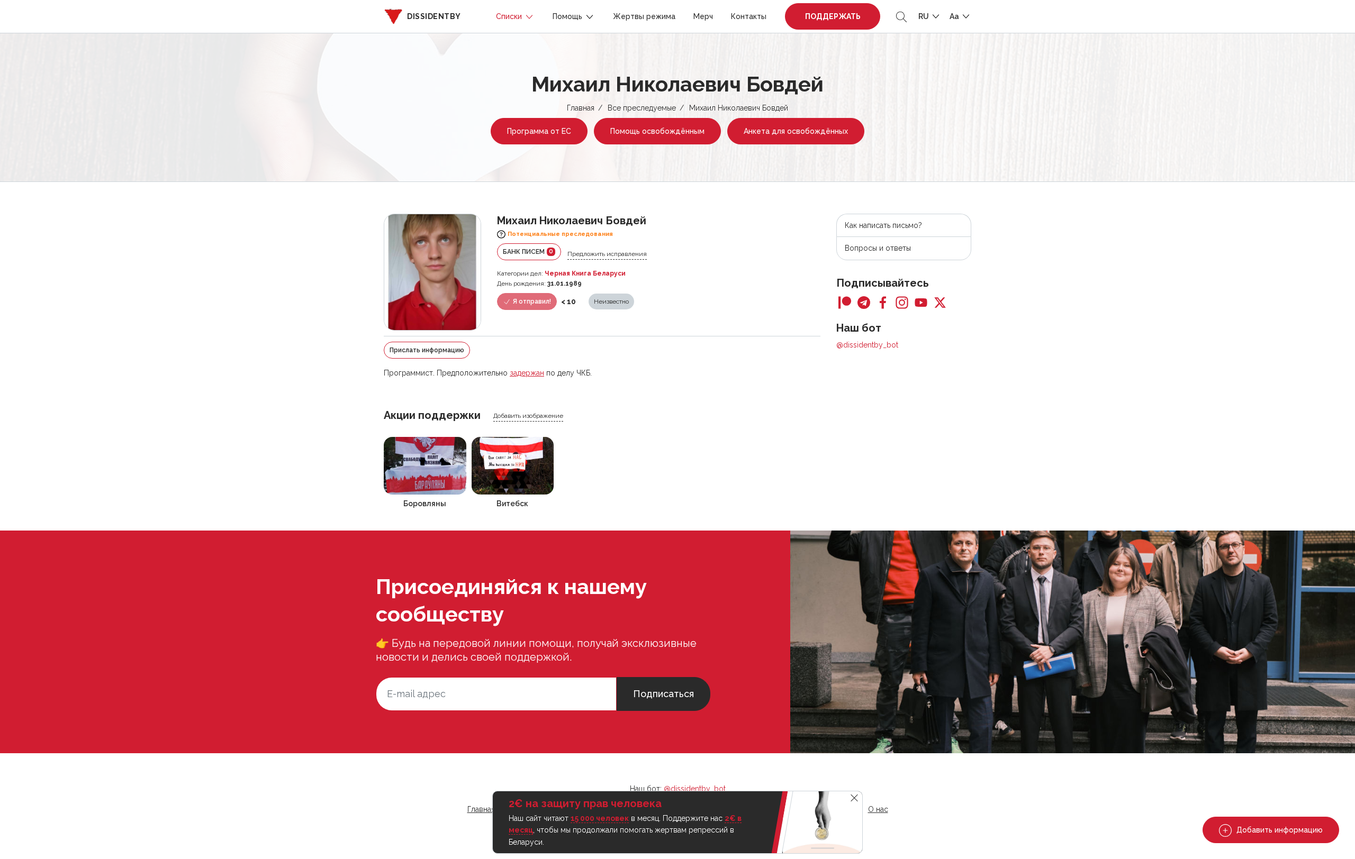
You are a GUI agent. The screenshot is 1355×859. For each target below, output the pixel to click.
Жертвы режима (644, 16)
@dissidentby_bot (867, 345)
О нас (878, 809)
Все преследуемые (642, 108)
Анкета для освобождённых (796, 131)
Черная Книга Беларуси (585, 273)
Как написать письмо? (883, 225)
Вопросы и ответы (878, 248)
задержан (527, 373)
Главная (580, 108)
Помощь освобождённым (657, 131)
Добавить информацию (1278, 830)
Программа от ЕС (539, 131)
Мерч (703, 16)
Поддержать (833, 16)
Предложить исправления (607, 254)
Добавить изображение (528, 415)
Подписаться (663, 693)
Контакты (748, 16)
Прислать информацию (427, 350)
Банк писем (528, 251)
